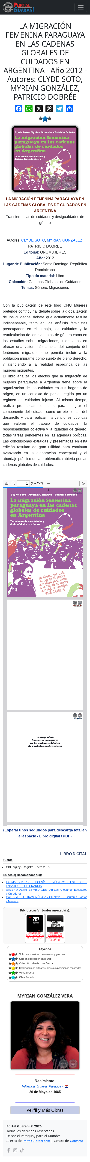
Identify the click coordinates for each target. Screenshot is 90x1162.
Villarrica (28, 1086)
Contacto (76, 1141)
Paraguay (56, 1086)
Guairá (42, 1086)
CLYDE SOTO (33, 240)
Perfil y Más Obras (45, 1110)
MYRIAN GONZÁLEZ (64, 240)
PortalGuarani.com (36, 1141)
